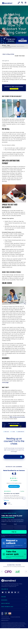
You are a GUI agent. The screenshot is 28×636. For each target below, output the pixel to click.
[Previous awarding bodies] (2, 571)
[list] (14, 572)
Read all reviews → (14, 486)
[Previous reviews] (4, 498)
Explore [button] (3, 596)
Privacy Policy (17, 535)
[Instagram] (12, 592)
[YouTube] (2, 592)
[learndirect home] (8, 580)
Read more (6, 500)
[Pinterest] (15, 592)
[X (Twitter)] (5, 592)
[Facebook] (9, 592)
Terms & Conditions (5, 616)
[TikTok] (18, 592)
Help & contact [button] (5, 603)
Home (4, 45)
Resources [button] (4, 600)
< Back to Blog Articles (8, 54)
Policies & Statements (5, 618)
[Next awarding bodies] (26, 571)
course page (5, 382)
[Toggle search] (22, 3)
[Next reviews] (24, 498)
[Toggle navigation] (25, 3)
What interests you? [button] (7, 606)
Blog (8, 45)
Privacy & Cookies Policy (15, 616)
